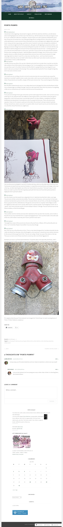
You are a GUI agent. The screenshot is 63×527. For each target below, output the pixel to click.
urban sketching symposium (47, 341)
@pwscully (20, 426)
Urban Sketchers (26, 416)
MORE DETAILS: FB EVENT (17, 454)
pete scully (11, 369)
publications (38, 14)
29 (46, 482)
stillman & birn (30, 341)
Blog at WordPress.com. (31, 524)
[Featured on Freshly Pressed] (20, 514)
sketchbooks (48, 14)
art (8, 341)
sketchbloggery (12, 339)
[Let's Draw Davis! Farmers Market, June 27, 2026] (21, 447)
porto (20, 341)
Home (9, 14)
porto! (7, 348)
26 (30, 482)
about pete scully (19, 14)
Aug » (16, 490)
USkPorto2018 (7, 343)
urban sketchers (37, 341)
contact (29, 14)
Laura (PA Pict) (8, 359)
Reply (56, 359)
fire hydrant (16, 341)
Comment (51, 401)
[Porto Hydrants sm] (9, 32)
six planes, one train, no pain (51, 348)
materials (31, 18)
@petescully (19, 428)
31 (19, 485)
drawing (11, 341)
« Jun (13, 490)
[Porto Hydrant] (8, 61)
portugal (24, 341)
